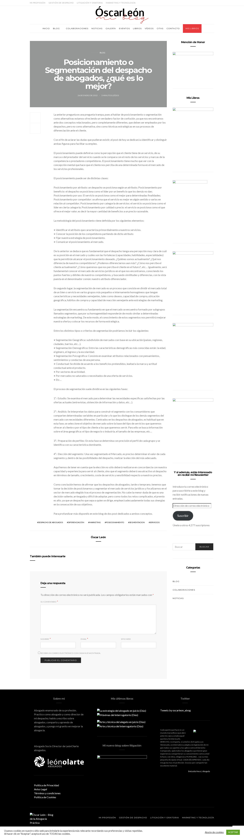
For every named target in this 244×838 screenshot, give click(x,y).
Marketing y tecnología (121, 2)
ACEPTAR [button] (233, 832)
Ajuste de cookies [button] (214, 832)
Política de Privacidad (46, 785)
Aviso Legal (40, 789)
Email (83, 639)
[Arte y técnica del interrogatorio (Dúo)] (120, 725)
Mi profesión (37, 2)
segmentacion (137, 522)
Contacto (173, 28)
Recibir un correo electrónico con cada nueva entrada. (71, 653)
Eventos (124, 28)
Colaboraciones (77, 28)
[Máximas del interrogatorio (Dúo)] (117, 714)
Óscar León (98, 537)
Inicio (46, 28)
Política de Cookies (45, 797)
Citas (160, 28)
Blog (56, 28)
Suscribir (183, 515)
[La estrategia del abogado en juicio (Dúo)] (121, 710)
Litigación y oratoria (90, 2)
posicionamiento (115, 522)
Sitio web (126, 639)
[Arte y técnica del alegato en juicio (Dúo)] (121, 721)
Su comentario (48, 601)
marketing (95, 522)
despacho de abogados (50, 522)
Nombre (45, 639)
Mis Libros (192, 28)
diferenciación (76, 522)
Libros (137, 28)
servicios (155, 522)
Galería (111, 28)
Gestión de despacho (61, 2)
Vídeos (149, 28)
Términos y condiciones (47, 793)
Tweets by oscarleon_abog (175, 710)
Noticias (96, 28)
